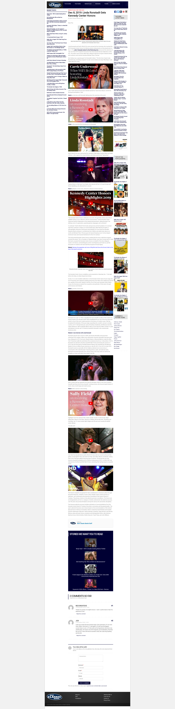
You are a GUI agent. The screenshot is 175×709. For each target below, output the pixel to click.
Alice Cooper (117, 323)
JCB (77, 621)
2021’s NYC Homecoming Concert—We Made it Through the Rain (56, 113)
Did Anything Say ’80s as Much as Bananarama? (90, 562)
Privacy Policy (107, 700)
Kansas (115, 338)
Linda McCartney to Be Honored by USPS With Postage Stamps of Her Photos (56, 70)
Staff (76, 696)
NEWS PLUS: (72, 10)
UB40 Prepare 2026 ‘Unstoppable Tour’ (55, 53)
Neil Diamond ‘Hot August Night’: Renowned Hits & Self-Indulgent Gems (57, 80)
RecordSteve (81, 606)
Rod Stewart (116, 348)
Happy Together (117, 337)
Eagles (115, 333)
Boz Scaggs (116, 346)
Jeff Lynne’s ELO (117, 340)
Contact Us (106, 698)
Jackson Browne (118, 325)
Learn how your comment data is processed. (97, 685)
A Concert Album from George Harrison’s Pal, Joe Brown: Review (56, 109)
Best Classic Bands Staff (76, 18)
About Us (77, 694)
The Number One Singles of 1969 (54, 87)
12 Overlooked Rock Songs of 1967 (55, 37)
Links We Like (107, 696)
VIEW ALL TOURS (118, 322)
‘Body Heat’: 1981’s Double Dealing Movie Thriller (90, 549)
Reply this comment (81, 613)
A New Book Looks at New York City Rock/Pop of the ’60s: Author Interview (55, 102)
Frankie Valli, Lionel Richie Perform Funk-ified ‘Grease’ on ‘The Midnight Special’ (56, 47)
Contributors (78, 698)
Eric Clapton (117, 329)
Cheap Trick (116, 327)
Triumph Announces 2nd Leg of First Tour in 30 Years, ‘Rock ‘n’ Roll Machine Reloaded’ (57, 73)
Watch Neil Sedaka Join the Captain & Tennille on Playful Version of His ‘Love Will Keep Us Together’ (57, 30)
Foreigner (116, 335)
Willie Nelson (117, 342)
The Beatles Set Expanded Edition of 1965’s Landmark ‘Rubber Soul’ (57, 50)
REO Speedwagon (118, 344)
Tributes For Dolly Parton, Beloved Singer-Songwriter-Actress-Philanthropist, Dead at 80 (56, 57)
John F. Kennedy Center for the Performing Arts (86, 50)
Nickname (80, 665)
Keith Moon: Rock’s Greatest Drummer (55, 92)
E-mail (80, 670)
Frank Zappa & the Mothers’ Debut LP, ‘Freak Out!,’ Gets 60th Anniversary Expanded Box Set (57, 22)
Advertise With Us (108, 694)
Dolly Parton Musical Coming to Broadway (56, 60)
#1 (112, 606)
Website (80, 676)
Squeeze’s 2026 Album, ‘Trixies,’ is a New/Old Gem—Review (91, 589)
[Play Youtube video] (90, 76)
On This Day (80, 10)
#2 (112, 620)
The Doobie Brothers (118, 331)
